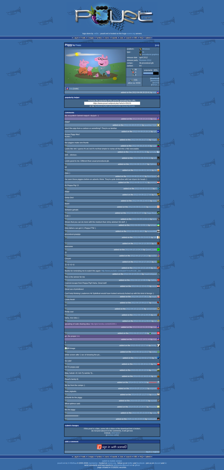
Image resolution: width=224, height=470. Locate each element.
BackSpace (152, 176)
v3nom (154, 333)
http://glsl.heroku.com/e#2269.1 (104, 324)
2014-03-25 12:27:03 (140, 395)
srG (155, 158)
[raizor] (158, 286)
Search (128, 38)
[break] (158, 395)
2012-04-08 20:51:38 (138, 152)
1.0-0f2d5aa (72, 463)
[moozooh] (158, 207)
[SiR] (158, 237)
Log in (76, 38)
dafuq (154, 352)
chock (154, 303)
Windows (144, 49)
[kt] (158, 189)
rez (155, 321)
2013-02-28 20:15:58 (140, 370)
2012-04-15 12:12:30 (135, 309)
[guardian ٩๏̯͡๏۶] (158, 125)
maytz (154, 297)
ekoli (155, 201)
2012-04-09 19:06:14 (139, 225)
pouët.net (61, 463)
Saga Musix (152, 213)
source (156, 83)
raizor (154, 286)
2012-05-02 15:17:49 (139, 345)
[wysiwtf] (158, 401)
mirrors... (155, 85)
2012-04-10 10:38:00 (142, 243)
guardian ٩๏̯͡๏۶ (150, 125)
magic (154, 140)
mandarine (93, 463)
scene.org (131, 34)
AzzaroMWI (152, 231)
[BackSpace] (158, 176)
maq (71, 89)
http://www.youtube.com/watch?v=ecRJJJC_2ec (121, 271)
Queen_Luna (151, 250)
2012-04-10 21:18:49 (142, 268)
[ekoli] (158, 201)
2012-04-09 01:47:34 (135, 213)
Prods (83, 38)
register (156, 452)
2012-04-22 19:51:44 (141, 339)
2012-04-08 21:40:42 (135, 176)
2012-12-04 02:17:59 (143, 358)
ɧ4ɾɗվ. (154, 345)
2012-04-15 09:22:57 (140, 303)
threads (132, 106)
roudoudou (152, 419)
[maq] (67, 89)
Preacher (153, 407)
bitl (155, 170)
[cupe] (158, 146)
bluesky (125, 106)
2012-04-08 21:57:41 (138, 182)
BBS (135, 38)
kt (156, 189)
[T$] (158, 358)
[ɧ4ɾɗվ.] (158, 345)
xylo (155, 131)
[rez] (158, 321)
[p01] (158, 315)
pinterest (112, 106)
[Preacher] (158, 407)
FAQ (141, 38)
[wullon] (158, 256)
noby (155, 413)
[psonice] (158, 182)
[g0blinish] (158, 382)
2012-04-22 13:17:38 (138, 333)
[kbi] (158, 262)
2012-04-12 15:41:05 (140, 286)
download (155, 78)
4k (141, 52)
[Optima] (158, 280)
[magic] (158, 140)
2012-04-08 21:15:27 (138, 164)
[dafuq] (158, 352)
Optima (154, 280)
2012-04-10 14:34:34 (134, 250)
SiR (155, 237)
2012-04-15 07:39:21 (140, 297)
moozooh (153, 207)
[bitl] (158, 170)
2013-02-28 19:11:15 (142, 364)
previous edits (112, 435)
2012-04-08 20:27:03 (140, 140)
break (154, 395)
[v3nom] (158, 333)
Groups (90, 38)
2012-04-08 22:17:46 (142, 195)
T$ (156, 358)
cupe (155, 146)
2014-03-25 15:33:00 (141, 413)
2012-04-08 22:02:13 (143, 189)
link (78, 336)
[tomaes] (158, 225)
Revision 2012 (145, 60)
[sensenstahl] (158, 309)
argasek (153, 388)
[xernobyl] (158, 152)
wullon (154, 256)
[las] (158, 243)
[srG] (158, 158)
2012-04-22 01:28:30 (141, 327)
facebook (99, 106)
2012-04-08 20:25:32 (133, 125)
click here (115, 433)
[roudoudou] (158, 419)
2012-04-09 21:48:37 (135, 231)
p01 (155, 315)
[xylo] (158, 131)
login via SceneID (117, 447)
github (137, 465)
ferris (155, 219)
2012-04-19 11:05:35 (142, 315)
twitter (105, 106)
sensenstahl (152, 309)
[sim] (158, 376)
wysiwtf (154, 401)
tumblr (118, 106)
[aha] (158, 268)
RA (155, 195)
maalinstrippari (150, 274)
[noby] (158, 413)
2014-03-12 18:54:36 (137, 382)
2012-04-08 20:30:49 (141, 146)
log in (148, 452)
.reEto (96, 34)
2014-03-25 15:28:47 (137, 407)
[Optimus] (158, 164)
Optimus (153, 164)
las (155, 243)
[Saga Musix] (158, 213)
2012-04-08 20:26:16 (141, 131)
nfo (157, 45)
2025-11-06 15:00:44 (136, 419)
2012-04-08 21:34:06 (142, 170)
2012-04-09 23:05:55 (142, 237)
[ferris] (158, 219)
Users (106, 38)
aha (155, 268)
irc (166, 463)
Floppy (78, 45)
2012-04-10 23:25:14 (132, 274)
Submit (148, 38)
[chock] (158, 303)
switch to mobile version (112, 461)
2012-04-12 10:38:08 (139, 280)
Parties (99, 38)
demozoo (155, 81)
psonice (153, 182)
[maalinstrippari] (158, 274)
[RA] (158, 195)
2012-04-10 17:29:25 (142, 262)
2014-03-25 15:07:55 (139, 401)
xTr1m (154, 370)
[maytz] (158, 297)
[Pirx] (158, 364)
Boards (114, 38)
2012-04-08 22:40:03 (141, 201)
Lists (121, 38)
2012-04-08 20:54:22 (142, 158)
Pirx (155, 364)
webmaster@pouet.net (122, 465)
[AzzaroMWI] (158, 231)
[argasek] (158, 388)
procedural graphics (149, 54)
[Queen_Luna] (158, 250)
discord (158, 463)
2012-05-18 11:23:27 (140, 352)
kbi (155, 262)
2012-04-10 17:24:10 (139, 256)
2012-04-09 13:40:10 (141, 219)
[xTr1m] (158, 370)
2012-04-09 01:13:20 (137, 207)
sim (155, 376)
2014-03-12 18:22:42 (142, 376)
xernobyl (153, 152)
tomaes (154, 225)
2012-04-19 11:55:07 (142, 321)
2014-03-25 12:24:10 (138, 388)
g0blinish (153, 382)
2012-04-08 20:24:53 (141, 119)
